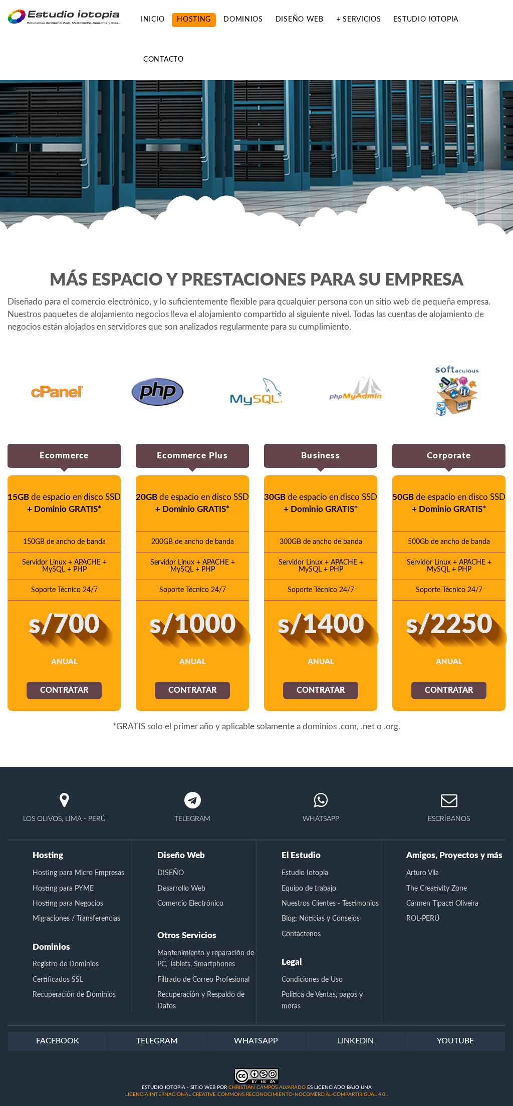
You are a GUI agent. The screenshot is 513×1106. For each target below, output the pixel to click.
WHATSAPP (256, 1041)
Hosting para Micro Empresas (78, 873)
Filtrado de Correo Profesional (203, 979)
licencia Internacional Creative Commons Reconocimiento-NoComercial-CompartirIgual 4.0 (256, 1094)
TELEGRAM (157, 1041)
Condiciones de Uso (312, 979)
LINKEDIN (356, 1041)
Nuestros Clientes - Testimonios (330, 903)
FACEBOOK (57, 1041)
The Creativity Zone (436, 888)
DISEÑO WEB (300, 19)
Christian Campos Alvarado (267, 1087)
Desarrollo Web (181, 888)
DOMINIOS (243, 19)
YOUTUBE (455, 1041)
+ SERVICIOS (358, 19)
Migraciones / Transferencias (76, 918)
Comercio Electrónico (190, 903)
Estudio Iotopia (305, 873)
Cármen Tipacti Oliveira (442, 903)
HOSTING (194, 19)
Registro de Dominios (66, 964)
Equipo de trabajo (309, 888)
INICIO (152, 19)
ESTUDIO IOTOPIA (425, 19)
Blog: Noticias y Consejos (321, 918)
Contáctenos (301, 934)
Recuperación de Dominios (74, 994)
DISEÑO (170, 873)
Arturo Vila (422, 873)
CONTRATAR (64, 690)
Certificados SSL (58, 979)
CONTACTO (163, 59)
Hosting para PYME (63, 888)
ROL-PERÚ (422, 918)
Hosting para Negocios (68, 903)
